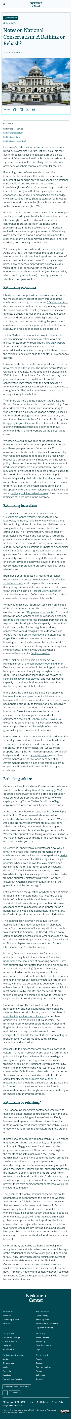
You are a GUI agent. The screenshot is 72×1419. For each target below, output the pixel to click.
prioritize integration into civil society (24, 1016)
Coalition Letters (43, 1345)
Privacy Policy (58, 1402)
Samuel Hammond (12, 52)
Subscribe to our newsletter (16, 1386)
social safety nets (13, 583)
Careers (39, 1363)
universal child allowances (18, 368)
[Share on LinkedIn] (21, 109)
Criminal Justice (10, 1341)
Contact (39, 1379)
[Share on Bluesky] (33, 110)
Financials (7, 1323)
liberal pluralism (29, 1079)
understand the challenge (18, 961)
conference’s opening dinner (46, 663)
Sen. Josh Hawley (42, 790)
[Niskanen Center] (36, 4)
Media (5, 1367)
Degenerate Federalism (41, 612)
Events (39, 1359)
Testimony (40, 1341)
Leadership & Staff (11, 1319)
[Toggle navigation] (68, 4)
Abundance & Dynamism (47, 1323)
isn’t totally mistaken (51, 478)
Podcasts (7, 1371)
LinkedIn (15, 1392)
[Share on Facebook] (14, 109)
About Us (7, 1315)
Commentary (8, 1363)
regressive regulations (31, 634)
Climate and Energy (11, 1337)
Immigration (8, 1345)
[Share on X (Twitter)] (27, 110)
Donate (39, 1371)
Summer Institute (43, 1367)
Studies (6, 1359)
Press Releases (42, 1337)
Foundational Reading (12, 1379)
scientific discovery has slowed (21, 678)
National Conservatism (31, 147)
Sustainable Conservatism (20, 517)
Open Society (42, 1315)
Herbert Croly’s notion (45, 590)
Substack (7, 1375)
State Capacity (42, 1319)
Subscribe (40, 1375)
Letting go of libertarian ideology (29, 493)
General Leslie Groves (44, 719)
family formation (40, 653)
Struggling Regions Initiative (19, 423)
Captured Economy (44, 1327)
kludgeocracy (40, 755)
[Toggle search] (4, 4)
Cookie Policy (43, 1402)
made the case (17, 619)
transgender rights (14, 1060)
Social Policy (8, 1349)
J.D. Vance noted (57, 302)
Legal (38, 1349)
